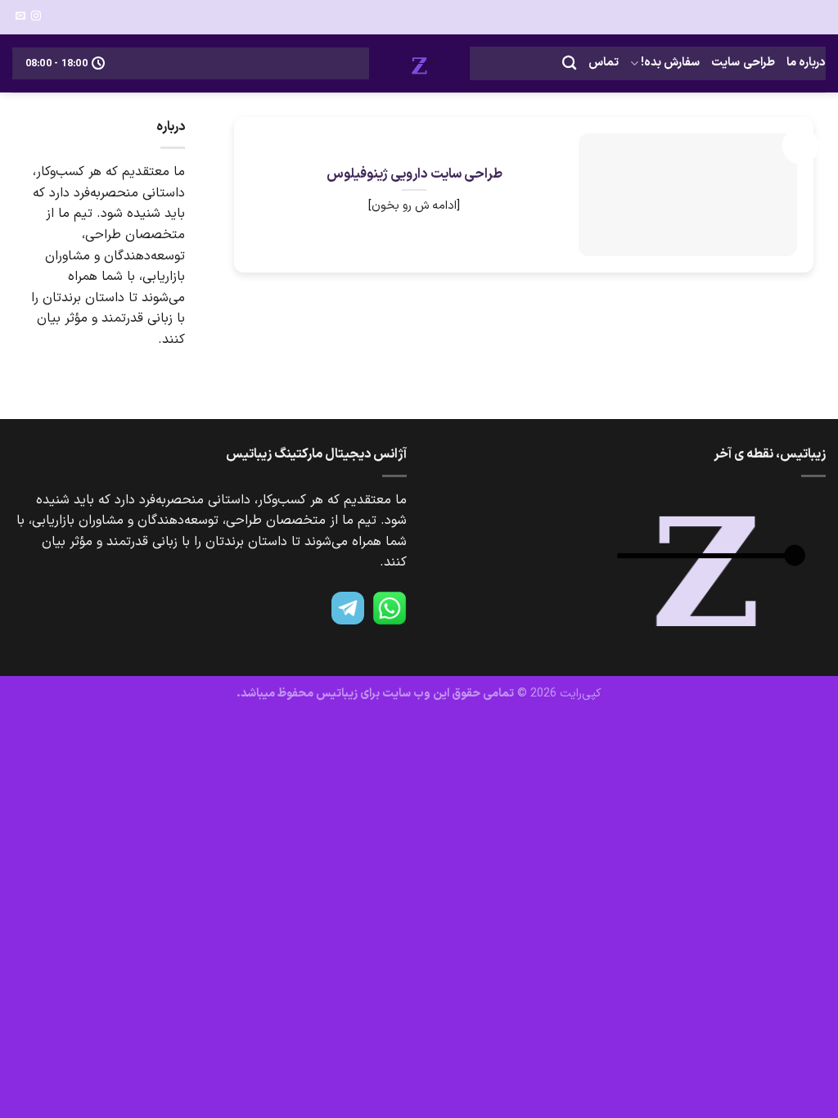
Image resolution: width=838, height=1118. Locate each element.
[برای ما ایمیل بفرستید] (20, 16)
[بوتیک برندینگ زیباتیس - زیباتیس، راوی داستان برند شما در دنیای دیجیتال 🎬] (419, 63)
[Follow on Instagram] (36, 16)
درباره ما (806, 62)
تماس (603, 62)
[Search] (569, 63)
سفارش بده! (670, 62)
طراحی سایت (742, 62)
